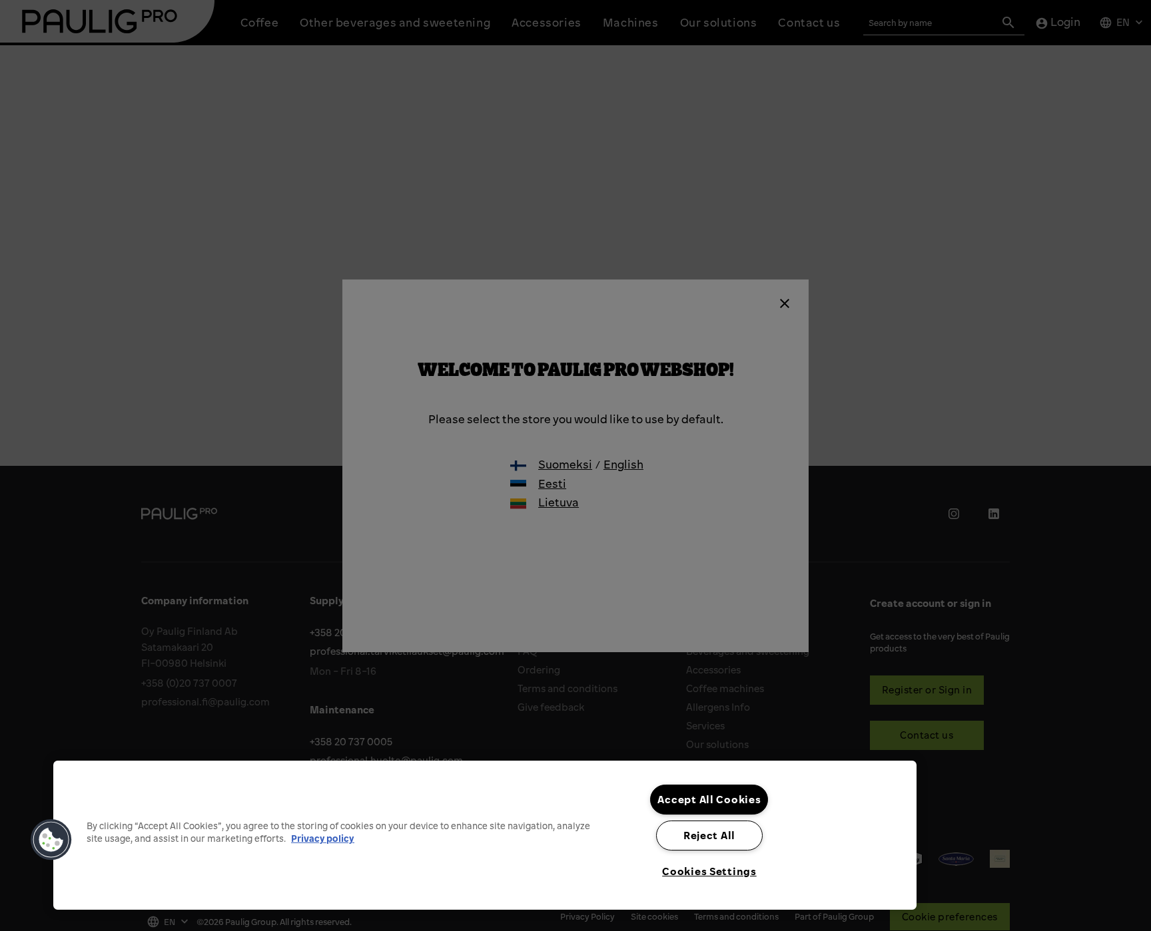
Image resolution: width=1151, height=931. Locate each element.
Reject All (709, 835)
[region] (485, 835)
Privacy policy (322, 838)
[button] (51, 840)
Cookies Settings (709, 871)
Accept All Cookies (709, 799)
